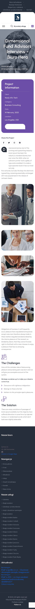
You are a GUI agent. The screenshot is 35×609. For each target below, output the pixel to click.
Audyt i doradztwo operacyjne (12, 510)
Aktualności (6, 475)
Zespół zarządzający (9, 482)
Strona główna (6, 66)
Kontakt (29, 10)
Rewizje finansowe (15, 5)
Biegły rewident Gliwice (10, 532)
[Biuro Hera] (17, 17)
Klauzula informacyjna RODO (16, 599)
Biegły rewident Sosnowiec (11, 528)
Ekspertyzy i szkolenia (15, 7)
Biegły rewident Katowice (11, 525)
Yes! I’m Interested (15, 127)
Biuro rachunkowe (15, 2)
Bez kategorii (5, 567)
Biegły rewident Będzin (10, 517)
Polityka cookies (17, 602)
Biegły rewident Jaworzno (11, 543)
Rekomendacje (7, 471)
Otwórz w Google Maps (9, 454)
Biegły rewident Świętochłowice (13, 546)
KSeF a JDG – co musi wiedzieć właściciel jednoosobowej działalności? (14, 579)
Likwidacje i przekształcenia (12, 10)
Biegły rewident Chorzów (11, 553)
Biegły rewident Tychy (10, 550)
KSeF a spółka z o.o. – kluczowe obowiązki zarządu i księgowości (15, 571)
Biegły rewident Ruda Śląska (12, 557)
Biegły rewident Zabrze (10, 535)
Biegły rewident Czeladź (10, 521)
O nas (4, 467)
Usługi (5, 478)
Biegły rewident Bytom (10, 539)
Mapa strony (7, 489)
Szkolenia (6, 499)
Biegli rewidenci (8, 503)
